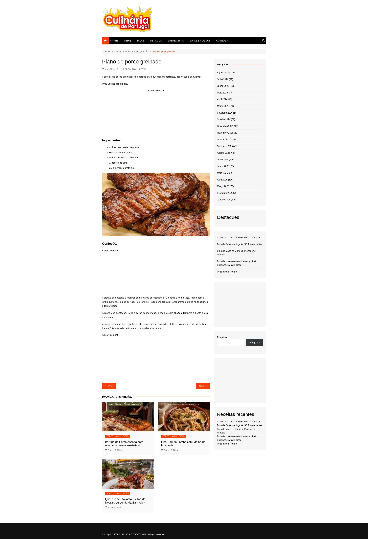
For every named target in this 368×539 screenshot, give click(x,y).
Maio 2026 (222, 92)
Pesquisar (222, 337)
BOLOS (140, 40)
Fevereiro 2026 (225, 113)
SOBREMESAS (175, 40)
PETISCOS (156, 40)
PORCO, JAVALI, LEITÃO (134, 69)
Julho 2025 (222, 159)
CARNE (114, 40)
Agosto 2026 (223, 72)
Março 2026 (223, 106)
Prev (110, 386)
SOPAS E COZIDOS (200, 40)
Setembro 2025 (225, 146)
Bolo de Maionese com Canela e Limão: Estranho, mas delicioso (237, 263)
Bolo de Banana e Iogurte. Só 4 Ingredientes (239, 244)
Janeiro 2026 (223, 119)
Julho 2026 (222, 79)
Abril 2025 (222, 179)
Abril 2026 (222, 99)
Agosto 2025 (223, 153)
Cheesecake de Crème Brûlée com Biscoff (238, 237)
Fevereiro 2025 (225, 193)
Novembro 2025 (225, 133)
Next (201, 386)
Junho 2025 (223, 166)
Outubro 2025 (224, 139)
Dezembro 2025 (225, 126)
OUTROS (221, 40)
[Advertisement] (213, 18)
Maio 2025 (222, 173)
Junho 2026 (223, 86)
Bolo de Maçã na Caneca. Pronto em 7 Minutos (236, 253)
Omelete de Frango (227, 272)
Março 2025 (223, 186)
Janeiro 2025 (223, 199)
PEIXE (127, 40)
